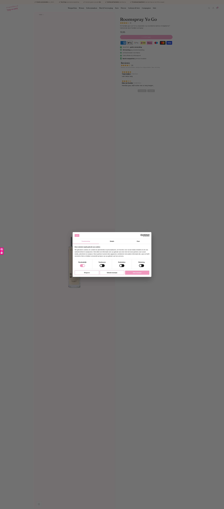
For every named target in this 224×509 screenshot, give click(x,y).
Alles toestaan (137, 272)
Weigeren (87, 272)
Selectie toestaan (112, 272)
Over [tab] (138, 241)
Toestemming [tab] (86, 241)
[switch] (102, 265)
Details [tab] (112, 241)
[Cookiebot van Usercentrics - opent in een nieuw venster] (141, 235)
